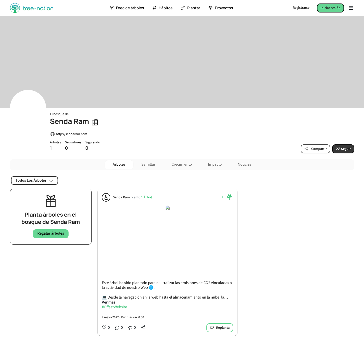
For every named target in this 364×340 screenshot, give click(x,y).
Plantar (193, 8)
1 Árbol (146, 197)
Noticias (244, 164)
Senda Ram (121, 197)
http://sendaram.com (71, 134)
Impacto (215, 164)
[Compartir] (143, 327)
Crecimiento (182, 164)
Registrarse (301, 7)
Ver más (108, 302)
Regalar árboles (50, 233)
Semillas (148, 164)
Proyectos (224, 8)
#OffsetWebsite (114, 307)
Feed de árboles (130, 8)
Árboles (119, 164)
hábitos (165, 8)
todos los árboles (31, 180)
